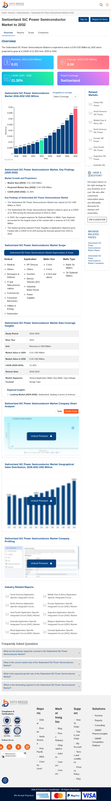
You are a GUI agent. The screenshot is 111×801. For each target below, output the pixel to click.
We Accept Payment (24, 795)
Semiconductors (23, 13)
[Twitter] (9, 747)
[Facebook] (18, 747)
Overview (8, 32)
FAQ (78, 779)
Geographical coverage (62, 92)
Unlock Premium (40, 436)
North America (41, 740)
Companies (43, 32)
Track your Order (77, 735)
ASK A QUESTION (97, 219)
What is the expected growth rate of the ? (39, 675)
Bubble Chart (71, 411)
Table (59, 411)
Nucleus (11, 13)
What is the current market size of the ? (38, 664)
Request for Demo (99, 19)
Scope (31, 32)
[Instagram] (27, 747)
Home (4, 13)
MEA (41, 756)
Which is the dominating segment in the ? (39, 686)
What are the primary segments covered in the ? (35, 652)
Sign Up (83, 19)
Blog (60, 728)
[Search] (102, 5)
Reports (20, 32)
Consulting (100, 725)
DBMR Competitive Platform (97, 742)
